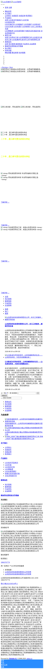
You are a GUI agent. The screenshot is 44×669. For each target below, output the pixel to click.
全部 (6, 20)
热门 (6, 311)
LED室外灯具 (10, 467)
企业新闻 (8, 305)
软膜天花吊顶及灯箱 (12, 473)
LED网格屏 (9, 469)
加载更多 (4, 395)
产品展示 (4, 458)
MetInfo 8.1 (13, 658)
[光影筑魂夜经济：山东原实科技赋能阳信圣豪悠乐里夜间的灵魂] (24, 421)
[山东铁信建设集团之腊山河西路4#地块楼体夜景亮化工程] (24, 430)
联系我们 (8, 454)
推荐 (6, 309)
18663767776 (5, 562)
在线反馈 (8, 452)
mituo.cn (29, 658)
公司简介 (8, 447)
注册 (10, 7)
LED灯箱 (8, 465)
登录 (6, 7)
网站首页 (8, 11)
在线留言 (8, 450)
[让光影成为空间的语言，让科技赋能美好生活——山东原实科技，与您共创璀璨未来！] (24, 357)
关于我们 (4, 443)
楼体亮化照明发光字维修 (10, 495)
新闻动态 (8, 402)
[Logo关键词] (22, 2)
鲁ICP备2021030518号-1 (9, 583)
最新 (6, 313)
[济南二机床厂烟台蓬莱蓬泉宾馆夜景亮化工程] (22, 436)
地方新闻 (8, 299)
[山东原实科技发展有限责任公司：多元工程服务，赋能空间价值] (24, 319)
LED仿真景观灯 (10, 471)
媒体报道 (8, 301)
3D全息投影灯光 (11, 476)
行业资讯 (8, 303)
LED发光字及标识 (11, 463)
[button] (4, 67)
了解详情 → (5, 202)
